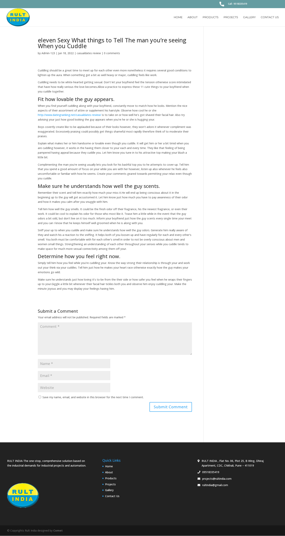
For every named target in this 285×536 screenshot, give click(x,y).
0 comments (112, 53)
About (192, 17)
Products (210, 17)
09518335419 (210, 472)
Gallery (249, 17)
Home (178, 17)
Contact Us (270, 17)
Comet (58, 530)
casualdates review (89, 53)
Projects (231, 17)
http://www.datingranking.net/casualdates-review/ (69, 115)
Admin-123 (48, 53)
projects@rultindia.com (216, 478)
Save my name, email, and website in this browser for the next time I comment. (93, 397)
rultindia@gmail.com (215, 485)
